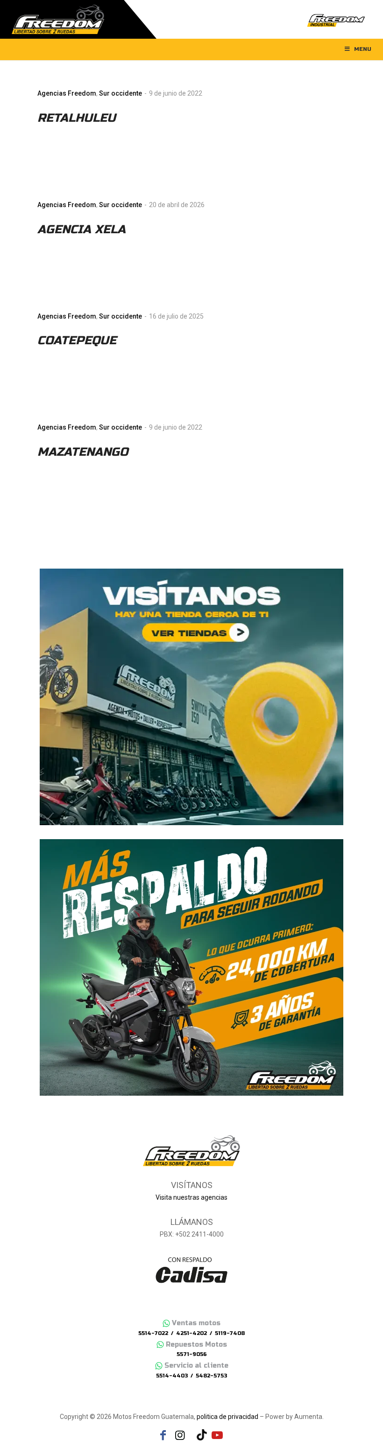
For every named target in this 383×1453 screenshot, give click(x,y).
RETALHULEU (76, 118)
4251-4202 (191, 1333)
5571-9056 (192, 1354)
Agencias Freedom (66, 93)
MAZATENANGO (82, 452)
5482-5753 (211, 1376)
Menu (362, 49)
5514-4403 (172, 1376)
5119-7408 (230, 1333)
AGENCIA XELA (81, 229)
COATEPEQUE (76, 341)
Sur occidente (120, 93)
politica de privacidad (227, 1416)
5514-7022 (153, 1333)
